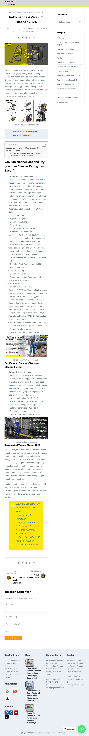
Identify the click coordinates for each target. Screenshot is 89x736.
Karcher (22, 28)
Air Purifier (61, 38)
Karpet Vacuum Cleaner (66, 62)
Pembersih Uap (62, 71)
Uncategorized (62, 102)
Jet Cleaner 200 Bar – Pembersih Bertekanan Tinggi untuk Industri (33, 695)
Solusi (59, 93)
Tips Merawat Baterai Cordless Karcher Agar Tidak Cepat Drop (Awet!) (34, 673)
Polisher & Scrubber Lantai (67, 89)
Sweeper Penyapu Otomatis (67, 98)
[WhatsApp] (82, 729)
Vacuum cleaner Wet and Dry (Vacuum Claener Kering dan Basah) (24, 149)
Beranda (11, 12)
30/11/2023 (11, 28)
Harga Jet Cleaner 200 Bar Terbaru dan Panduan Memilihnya (34, 718)
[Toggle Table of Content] (43, 145)
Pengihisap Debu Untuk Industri (69, 76)
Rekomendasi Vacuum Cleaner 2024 (22, 156)
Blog (17, 12)
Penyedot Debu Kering (29, 31)
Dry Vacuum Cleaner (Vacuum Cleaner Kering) (24, 153)
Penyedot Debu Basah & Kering (68, 80)
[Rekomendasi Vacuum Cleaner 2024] (34, 37)
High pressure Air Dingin (66, 49)
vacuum (43, 80)
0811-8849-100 (32, 537)
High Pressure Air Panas (66, 54)
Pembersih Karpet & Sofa (66, 67)
